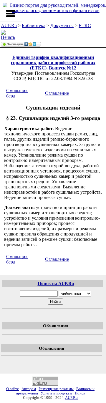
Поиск (80, 393)
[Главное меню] (10, 13)
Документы (62, 25)
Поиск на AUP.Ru (56, 283)
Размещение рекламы (56, 389)
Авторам (28, 389)
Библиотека (33, 25)
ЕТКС (85, 25)
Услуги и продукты (56, 393)
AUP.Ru (9, 25)
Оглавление (57, 93)
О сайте (12, 389)
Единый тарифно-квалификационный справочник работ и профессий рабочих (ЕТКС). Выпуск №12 (53, 62)
